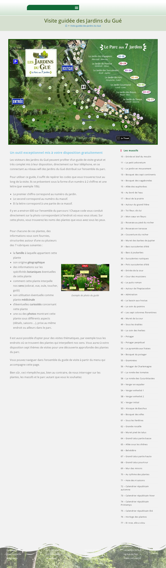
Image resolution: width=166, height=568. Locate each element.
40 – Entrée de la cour (132, 270)
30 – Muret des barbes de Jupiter (138, 240)
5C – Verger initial (130, 402)
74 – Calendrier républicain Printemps (135, 503)
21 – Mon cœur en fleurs (133, 216)
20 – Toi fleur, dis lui (131, 210)
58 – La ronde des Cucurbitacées (138, 378)
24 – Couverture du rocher (134, 234)
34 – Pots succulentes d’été (135, 264)
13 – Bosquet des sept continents (138, 174)
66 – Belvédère (128, 450)
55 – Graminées (129, 360)
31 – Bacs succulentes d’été (135, 246)
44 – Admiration (129, 294)
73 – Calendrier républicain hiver (138, 495)
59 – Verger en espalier (133, 384)
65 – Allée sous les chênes (134, 444)
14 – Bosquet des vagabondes (136, 180)
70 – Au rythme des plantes (135, 474)
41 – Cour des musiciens (133, 276)
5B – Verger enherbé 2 (132, 396)
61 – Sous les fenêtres (132, 420)
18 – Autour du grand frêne (135, 204)
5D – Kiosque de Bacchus (134, 408)
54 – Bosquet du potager (134, 354)
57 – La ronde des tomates (135, 372)
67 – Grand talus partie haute (136, 456)
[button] (76, 7)
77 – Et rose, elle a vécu (133, 522)
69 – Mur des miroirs (131, 468)
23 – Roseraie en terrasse (134, 228)
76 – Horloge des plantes (134, 516)
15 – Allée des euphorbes (134, 186)
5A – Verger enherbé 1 (132, 390)
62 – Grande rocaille (131, 426)
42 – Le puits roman (131, 282)
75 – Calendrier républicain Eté (137, 510)
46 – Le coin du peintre (133, 306)
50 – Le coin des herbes (133, 330)
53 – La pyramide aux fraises (136, 348)
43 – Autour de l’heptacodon (136, 288)
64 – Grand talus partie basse (136, 438)
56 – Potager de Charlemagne (136, 366)
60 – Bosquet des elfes (132, 414)
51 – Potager (127, 336)
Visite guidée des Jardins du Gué (85, 25)
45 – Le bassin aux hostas (134, 300)
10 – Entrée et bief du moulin (136, 156)
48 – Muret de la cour (132, 318)
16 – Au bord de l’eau (132, 192)
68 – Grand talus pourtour (134, 462)
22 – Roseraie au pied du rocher (137, 222)
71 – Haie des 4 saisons (133, 480)
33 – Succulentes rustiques (135, 258)
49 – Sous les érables (131, 324)
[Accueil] (66, 25)
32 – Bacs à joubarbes (132, 252)
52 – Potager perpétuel (133, 342)
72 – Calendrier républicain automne (135, 488)
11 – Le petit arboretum (133, 162)
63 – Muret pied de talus (133, 432)
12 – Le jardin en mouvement (136, 168)
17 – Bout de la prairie (132, 198)
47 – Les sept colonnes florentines (138, 312)
